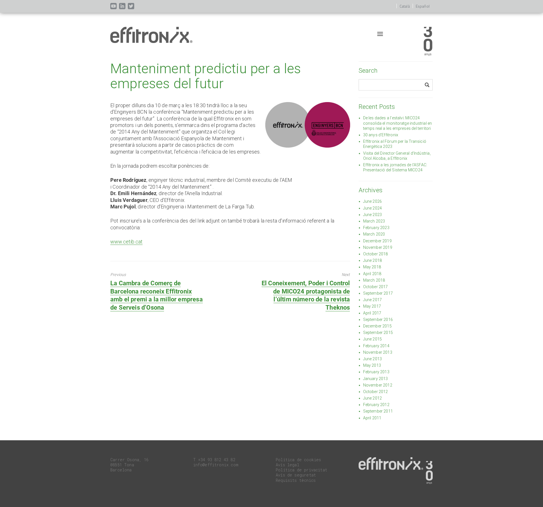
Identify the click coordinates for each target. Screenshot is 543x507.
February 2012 (376, 404)
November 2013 (377, 352)
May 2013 (372, 365)
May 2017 (372, 306)
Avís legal (287, 464)
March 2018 (374, 280)
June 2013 (372, 359)
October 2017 (375, 286)
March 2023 (374, 221)
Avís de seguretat (296, 475)
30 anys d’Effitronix (380, 135)
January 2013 (375, 378)
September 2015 (378, 332)
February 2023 (376, 227)
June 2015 (372, 339)
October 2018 (375, 254)
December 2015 (377, 326)
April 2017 (372, 313)
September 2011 (378, 411)
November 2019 (377, 247)
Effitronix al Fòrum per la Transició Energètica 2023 (394, 144)
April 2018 (372, 273)
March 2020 (374, 234)
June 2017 (372, 299)
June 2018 (372, 260)
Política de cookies (298, 459)
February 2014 (376, 346)
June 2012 (372, 398)
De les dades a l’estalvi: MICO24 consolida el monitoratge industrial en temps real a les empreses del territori (397, 123)
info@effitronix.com (215, 464)
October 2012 (375, 391)
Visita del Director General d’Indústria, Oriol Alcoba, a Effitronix (397, 156)
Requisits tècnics (296, 480)
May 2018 (372, 267)
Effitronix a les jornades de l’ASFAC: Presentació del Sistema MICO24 (395, 167)
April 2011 (372, 418)
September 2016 (378, 319)
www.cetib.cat (126, 242)
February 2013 (376, 372)
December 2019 (377, 241)
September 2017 (378, 293)
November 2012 (377, 385)
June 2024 (372, 208)
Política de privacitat (301, 470)
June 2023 (372, 214)
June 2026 (372, 201)
